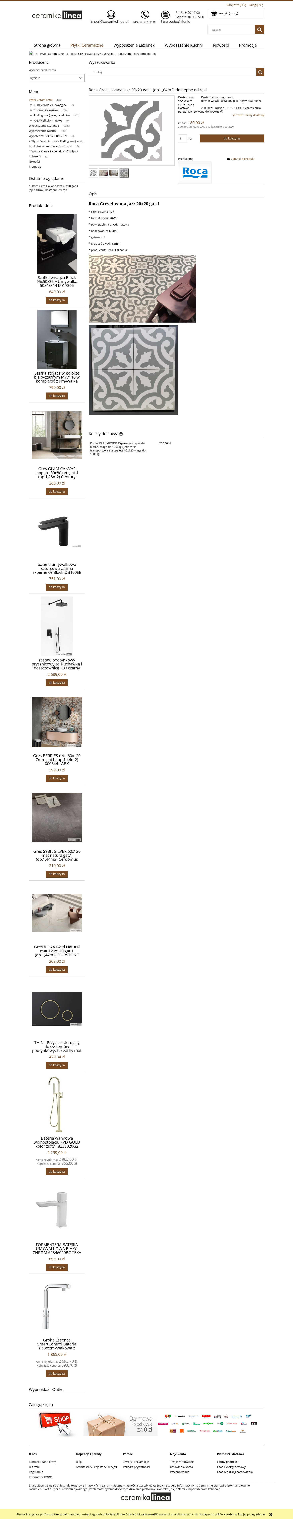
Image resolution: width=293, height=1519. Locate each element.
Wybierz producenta (42, 70)
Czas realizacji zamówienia (235, 1472)
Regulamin (36, 1472)
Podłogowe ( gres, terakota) (52, 115)
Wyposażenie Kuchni (43, 131)
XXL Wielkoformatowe (48, 120)
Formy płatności (227, 1462)
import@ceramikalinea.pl (204, 1489)
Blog (79, 1462)
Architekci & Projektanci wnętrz (96, 1467)
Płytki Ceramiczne (40, 100)
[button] (240, 159)
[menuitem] (47, 45)
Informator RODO (40, 1477)
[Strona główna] (117, 16)
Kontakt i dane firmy (42, 1462)
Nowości (34, 161)
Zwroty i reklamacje (136, 1462)
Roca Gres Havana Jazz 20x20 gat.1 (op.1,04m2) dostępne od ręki (53, 188)
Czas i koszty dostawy (231, 1467)
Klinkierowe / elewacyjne (50, 105)
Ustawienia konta (181, 1467)
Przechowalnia (179, 1472)
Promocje (35, 166)
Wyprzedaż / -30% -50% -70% (48, 136)
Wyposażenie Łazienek (44, 126)
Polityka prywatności (136, 1467)
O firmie (34, 1467)
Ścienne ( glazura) (46, 110)
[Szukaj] (259, 29)
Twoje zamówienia (182, 1462)
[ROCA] (194, 172)
